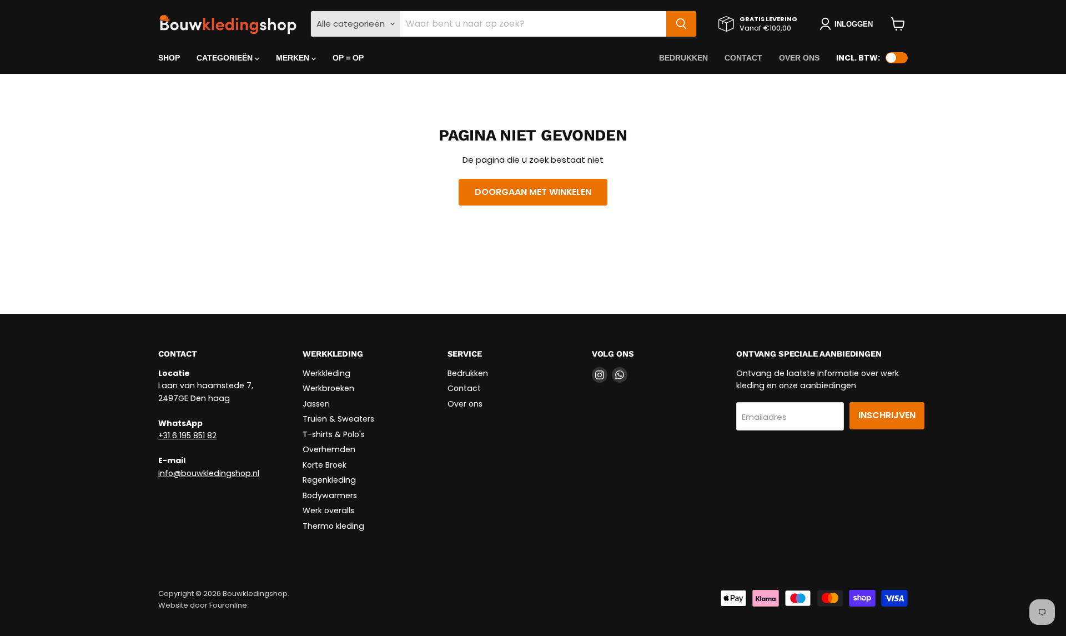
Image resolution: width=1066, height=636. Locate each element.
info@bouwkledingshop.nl (208, 473)
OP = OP (348, 57)
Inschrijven (887, 415)
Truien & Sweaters (338, 418)
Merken (293, 57)
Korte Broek (324, 464)
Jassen (316, 403)
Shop (169, 57)
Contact (743, 57)
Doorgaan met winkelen (533, 192)
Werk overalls (328, 510)
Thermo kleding (333, 526)
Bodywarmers (330, 495)
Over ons (799, 57)
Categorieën (226, 57)
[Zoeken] (681, 24)
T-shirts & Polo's (334, 434)
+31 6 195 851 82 (187, 435)
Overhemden (329, 449)
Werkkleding (326, 373)
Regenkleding (329, 479)
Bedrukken (683, 57)
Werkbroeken (328, 388)
